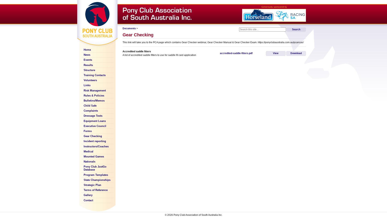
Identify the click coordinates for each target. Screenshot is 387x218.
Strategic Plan (92, 185)
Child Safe (90, 105)
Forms (88, 131)
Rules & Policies (94, 95)
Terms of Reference (96, 190)
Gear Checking (93, 136)
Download (296, 53)
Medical (88, 151)
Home (87, 49)
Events (88, 60)
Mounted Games (94, 156)
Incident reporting (95, 141)
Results (88, 65)
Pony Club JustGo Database (95, 168)
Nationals (89, 161)
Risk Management (95, 90)
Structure (89, 70)
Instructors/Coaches (96, 146)
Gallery (88, 195)
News (87, 54)
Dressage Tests (93, 115)
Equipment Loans (95, 121)
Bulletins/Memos (94, 100)
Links (87, 85)
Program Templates (96, 175)
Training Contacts (95, 75)
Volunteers (90, 80)
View (275, 53)
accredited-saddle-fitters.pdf (236, 53)
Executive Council (95, 126)
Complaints (91, 110)
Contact (88, 200)
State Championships (97, 180)
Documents (129, 28)
